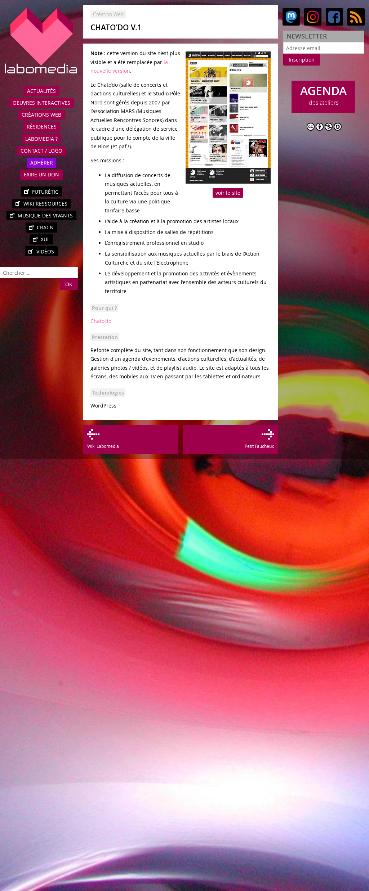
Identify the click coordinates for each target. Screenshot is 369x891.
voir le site (227, 192)
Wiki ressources (45, 203)
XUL (45, 239)
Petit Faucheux (259, 446)
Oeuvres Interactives (41, 102)
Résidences (42, 126)
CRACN (45, 227)
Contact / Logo (41, 150)
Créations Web (41, 114)
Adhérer (41, 162)
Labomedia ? (41, 138)
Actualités (41, 90)
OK (68, 284)
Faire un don (41, 174)
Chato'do (100, 321)
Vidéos (45, 251)
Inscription (302, 59)
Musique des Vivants (45, 215)
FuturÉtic (45, 191)
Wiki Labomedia (103, 446)
